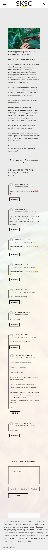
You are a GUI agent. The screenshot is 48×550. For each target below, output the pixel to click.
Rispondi (14, 199)
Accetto (6, 547)
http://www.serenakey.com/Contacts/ (20, 362)
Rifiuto (13, 547)
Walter (18, 184)
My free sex (17, 160)
